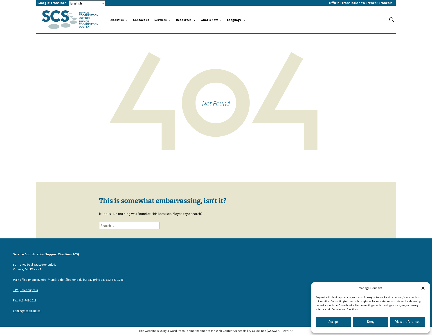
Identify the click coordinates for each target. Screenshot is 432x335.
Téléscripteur (29, 290)
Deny (370, 321)
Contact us (141, 20)
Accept (333, 321)
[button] (423, 288)
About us (117, 20)
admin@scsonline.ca (26, 311)
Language (234, 20)
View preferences (407, 321)
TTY (15, 290)
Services (160, 20)
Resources (183, 20)
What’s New (209, 20)
